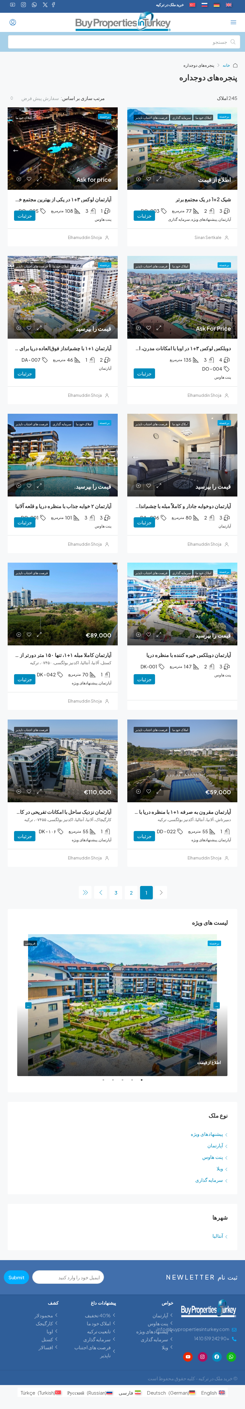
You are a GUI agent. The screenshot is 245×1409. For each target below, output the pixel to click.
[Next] (100, 892)
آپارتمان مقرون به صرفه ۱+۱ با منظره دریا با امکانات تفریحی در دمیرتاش (155, 811)
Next (28, 1005)
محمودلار (43, 1315)
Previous (216, 1005)
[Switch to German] (217, 5)
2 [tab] (129, 1082)
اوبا (50, 1331)
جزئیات (144, 215)
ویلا (220, 1168)
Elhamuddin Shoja (85, 237)
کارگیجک (44, 1323)
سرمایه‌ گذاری (209, 1180)
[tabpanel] (122, 1005)
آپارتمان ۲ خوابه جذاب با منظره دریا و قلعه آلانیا (63, 506)
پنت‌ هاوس (212, 1157)
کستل (47, 1339)
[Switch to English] (229, 5)
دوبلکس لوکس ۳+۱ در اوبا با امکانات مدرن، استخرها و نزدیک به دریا (162, 348)
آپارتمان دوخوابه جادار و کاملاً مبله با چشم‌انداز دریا (179, 506)
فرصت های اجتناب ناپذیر (92, 1351)
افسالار (46, 1347)
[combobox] (34, 98)
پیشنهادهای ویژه (207, 1134)
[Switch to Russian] (204, 5)
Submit (16, 1277)
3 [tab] (119, 1082)
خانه (226, 65)
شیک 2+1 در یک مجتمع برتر (203, 199)
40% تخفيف (98, 1315)
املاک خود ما (99, 1323)
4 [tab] (110, 1082)
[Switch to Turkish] (192, 5)
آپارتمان (215, 1145)
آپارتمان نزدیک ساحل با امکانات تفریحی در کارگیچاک (57, 811)
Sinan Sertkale (208, 237)
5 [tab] (100, 1082)
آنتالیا (217, 1236)
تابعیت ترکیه (99, 1331)
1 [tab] (138, 1082)
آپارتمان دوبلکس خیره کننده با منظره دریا (188, 654)
